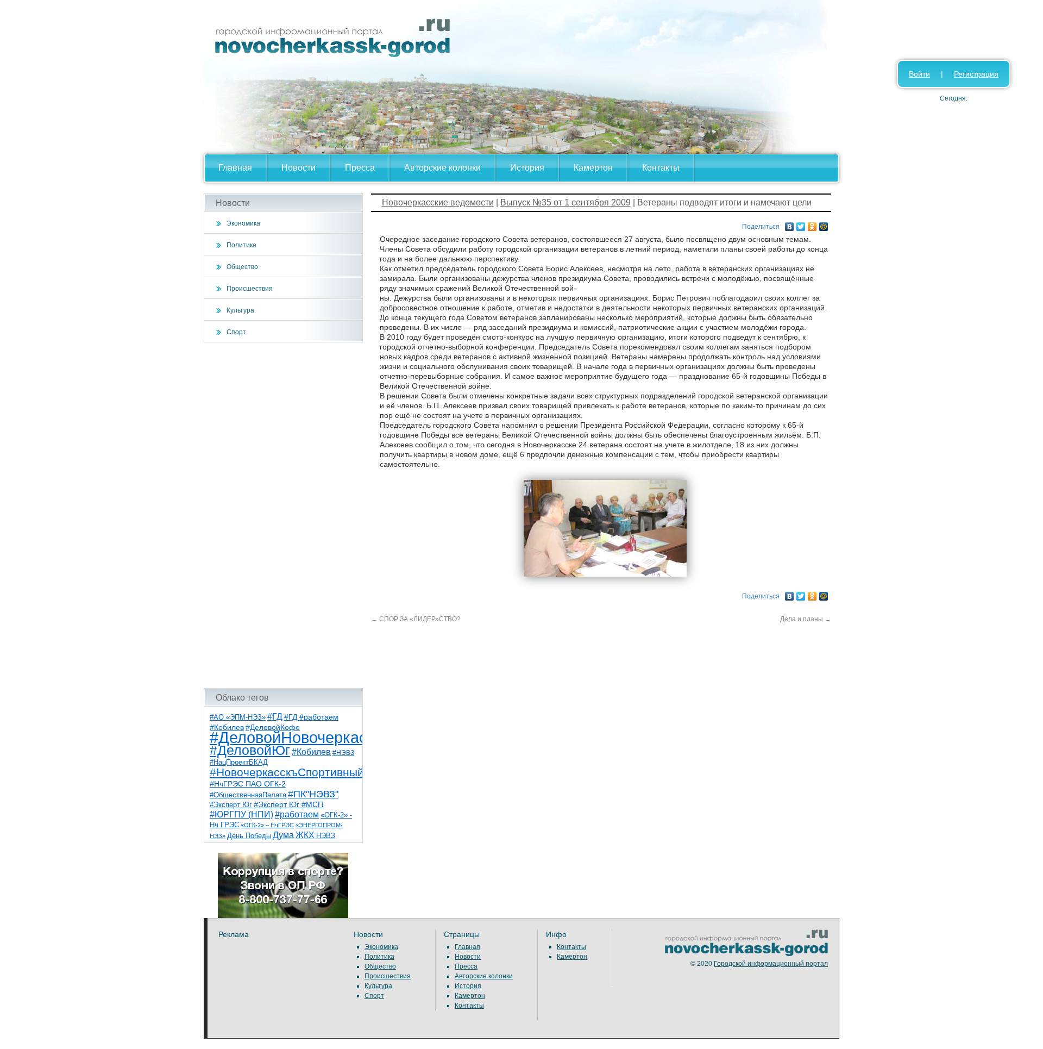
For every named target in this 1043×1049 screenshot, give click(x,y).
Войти (919, 74)
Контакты (661, 167)
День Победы (249, 836)
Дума (283, 835)
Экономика (243, 223)
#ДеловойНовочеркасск (296, 737)
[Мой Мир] (824, 224)
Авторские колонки (442, 167)
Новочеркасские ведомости (438, 202)
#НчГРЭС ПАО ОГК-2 (248, 783)
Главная (235, 167)
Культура (240, 310)
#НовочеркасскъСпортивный (287, 772)
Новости (298, 167)
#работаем (297, 814)
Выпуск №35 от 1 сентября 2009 (565, 202)
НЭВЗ (325, 836)
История (527, 167)
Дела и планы (805, 619)
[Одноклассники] (812, 224)
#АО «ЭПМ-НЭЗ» (238, 717)
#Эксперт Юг (231, 805)
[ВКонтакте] (789, 224)
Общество (242, 267)
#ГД (274, 716)
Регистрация (976, 74)
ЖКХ (305, 835)
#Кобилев (311, 752)
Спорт (236, 332)
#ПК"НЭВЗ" (313, 794)
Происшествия (250, 288)
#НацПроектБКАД (239, 762)
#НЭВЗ (343, 753)
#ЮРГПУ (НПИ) (241, 814)
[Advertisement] (283, 515)
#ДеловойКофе (273, 727)
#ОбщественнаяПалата (248, 795)
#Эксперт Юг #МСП (288, 805)
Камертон (593, 167)
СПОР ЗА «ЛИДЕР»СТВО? (416, 619)
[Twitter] (801, 224)
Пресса (360, 167)
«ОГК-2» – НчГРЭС (267, 825)
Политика (241, 245)
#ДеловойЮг (250, 750)
